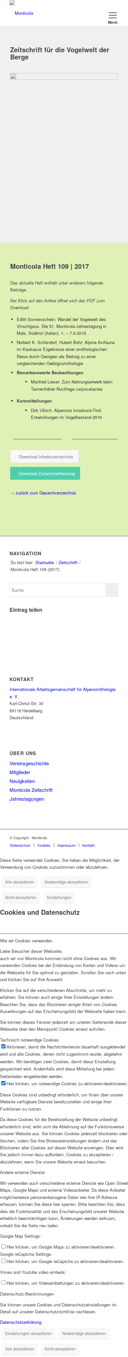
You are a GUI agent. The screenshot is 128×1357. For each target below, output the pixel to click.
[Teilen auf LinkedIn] (11, 635)
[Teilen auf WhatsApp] (11, 626)
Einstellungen (59, 897)
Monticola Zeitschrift (31, 789)
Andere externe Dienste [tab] (22, 1172)
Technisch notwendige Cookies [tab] (29, 1040)
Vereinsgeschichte (29, 763)
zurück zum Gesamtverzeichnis (46, 493)
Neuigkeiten (22, 780)
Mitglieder (20, 772)
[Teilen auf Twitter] (11, 616)
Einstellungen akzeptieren (28, 1333)
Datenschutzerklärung (20, 1322)
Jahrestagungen (27, 798)
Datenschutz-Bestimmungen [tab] (27, 1294)
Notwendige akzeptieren (66, 882)
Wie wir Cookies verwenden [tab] (26, 940)
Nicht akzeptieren (20, 897)
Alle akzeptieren (19, 882)
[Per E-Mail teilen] (11, 645)
